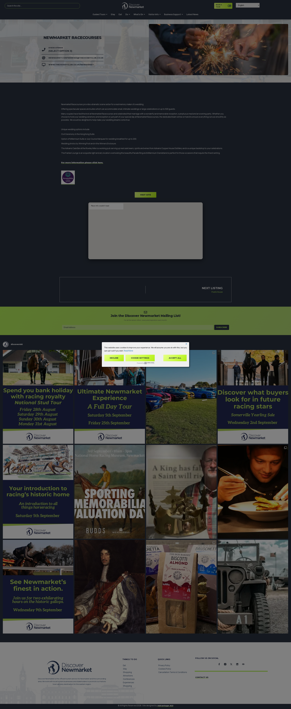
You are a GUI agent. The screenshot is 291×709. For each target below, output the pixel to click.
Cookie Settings (140, 358)
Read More (128, 350)
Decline (114, 358)
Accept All (175, 358)
